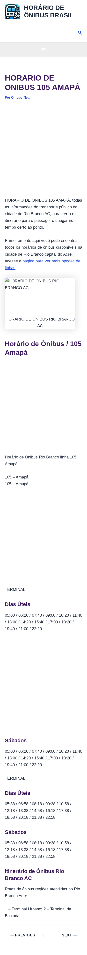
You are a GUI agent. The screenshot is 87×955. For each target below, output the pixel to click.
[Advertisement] (43, 151)
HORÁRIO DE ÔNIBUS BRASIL (48, 11)
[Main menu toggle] (43, 49)
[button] (80, 33)
